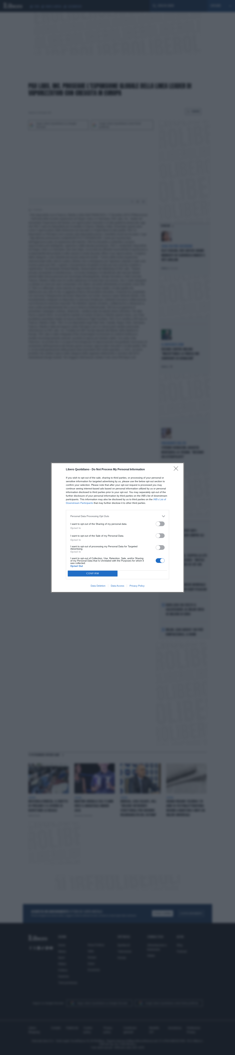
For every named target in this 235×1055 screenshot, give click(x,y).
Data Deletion (98, 585)
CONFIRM (92, 573)
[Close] (177, 469)
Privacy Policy (137, 585)
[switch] (160, 523)
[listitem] (117, 516)
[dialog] (117, 527)
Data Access (117, 585)
